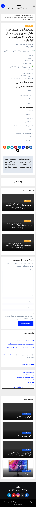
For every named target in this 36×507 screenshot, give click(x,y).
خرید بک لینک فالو (28, 372)
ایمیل (31, 301)
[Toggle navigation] (33, 6)
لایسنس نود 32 (29, 379)
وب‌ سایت (30, 307)
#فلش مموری (24, 46)
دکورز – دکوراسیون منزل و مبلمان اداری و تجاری (20, 347)
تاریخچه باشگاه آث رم (24, 417)
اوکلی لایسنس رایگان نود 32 (25, 377)
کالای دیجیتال (26, 413)
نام (32, 295)
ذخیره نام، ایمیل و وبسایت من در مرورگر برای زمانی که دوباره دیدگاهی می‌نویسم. (18, 317)
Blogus (28, 502)
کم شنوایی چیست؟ (24, 436)
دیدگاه (31, 269)
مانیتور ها (28, 474)
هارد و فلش (29, 25)
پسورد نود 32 (30, 375)
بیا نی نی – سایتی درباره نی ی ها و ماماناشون (21, 344)
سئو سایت (31, 382)
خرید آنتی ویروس (18, 387)
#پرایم (30, 46)
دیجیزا (18, 5)
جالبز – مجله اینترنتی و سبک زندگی (24, 340)
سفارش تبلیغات (7, 354)
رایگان (32, 384)
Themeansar (18, 504)
